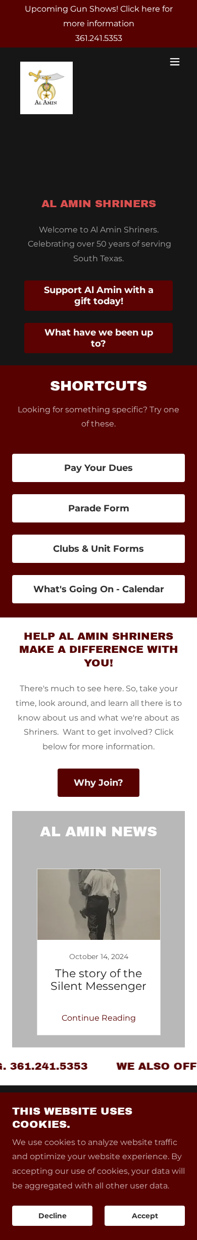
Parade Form (98, 508)
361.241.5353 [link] (98, 38)
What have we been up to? (98, 338)
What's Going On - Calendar (98, 589)
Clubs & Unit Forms (98, 548)
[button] (175, 62)
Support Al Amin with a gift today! (99, 295)
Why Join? (98, 782)
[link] (46, 62)
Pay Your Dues (98, 467)
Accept (145, 1215)
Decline (52, 1215)
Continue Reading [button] (99, 1018)
